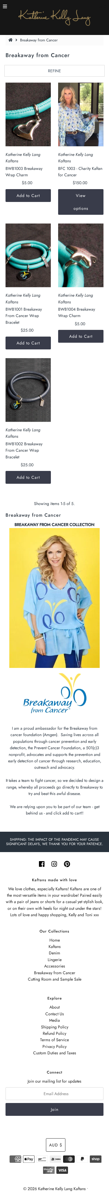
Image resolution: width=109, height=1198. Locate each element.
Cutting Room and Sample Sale (54, 979)
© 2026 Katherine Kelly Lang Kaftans (54, 1189)
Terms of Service (54, 1040)
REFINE (54, 71)
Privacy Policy (54, 1046)
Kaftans (55, 946)
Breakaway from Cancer (54, 973)
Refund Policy (54, 1033)
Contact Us (54, 1014)
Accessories (54, 966)
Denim (54, 953)
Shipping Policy (54, 1027)
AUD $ (55, 1145)
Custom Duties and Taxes (54, 1053)
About (54, 1007)
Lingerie (55, 960)
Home (54, 940)
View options (81, 202)
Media (54, 1020)
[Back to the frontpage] (11, 40)
